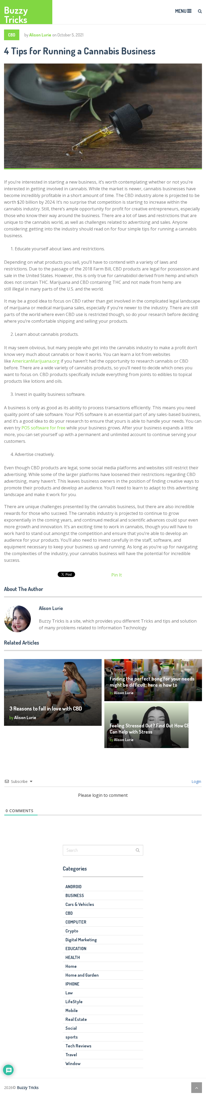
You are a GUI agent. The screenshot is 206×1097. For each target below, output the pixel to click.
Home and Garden (82, 975)
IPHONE (72, 984)
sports (71, 1037)
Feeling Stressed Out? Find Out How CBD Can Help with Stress (151, 729)
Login (195, 781)
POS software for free (43, 428)
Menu (180, 11)
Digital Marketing (81, 939)
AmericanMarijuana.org (36, 361)
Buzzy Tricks (16, 14)
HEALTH (72, 957)
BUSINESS (74, 895)
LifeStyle (74, 1001)
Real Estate (76, 1019)
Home (71, 966)
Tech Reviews (78, 1045)
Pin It (116, 575)
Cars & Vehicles (79, 904)
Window (72, 1063)
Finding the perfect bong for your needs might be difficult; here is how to (152, 682)
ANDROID (73, 886)
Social (71, 1028)
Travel (71, 1054)
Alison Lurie (40, 35)
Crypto (71, 931)
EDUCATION (75, 948)
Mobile (71, 1010)
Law (69, 992)
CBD (11, 35)
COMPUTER (75, 922)
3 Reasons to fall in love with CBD (45, 708)
